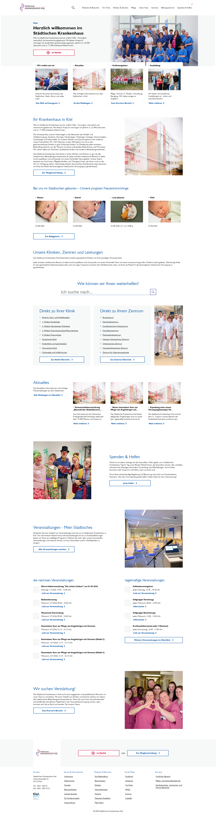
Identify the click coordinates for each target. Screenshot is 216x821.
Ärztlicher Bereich (163, 776)
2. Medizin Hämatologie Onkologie (56, 326)
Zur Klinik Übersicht (60, 359)
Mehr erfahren (155, 103)
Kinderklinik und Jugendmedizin (54, 343)
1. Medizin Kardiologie (51, 322)
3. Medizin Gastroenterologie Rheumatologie (60, 330)
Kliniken (98, 785)
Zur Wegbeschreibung (52, 173)
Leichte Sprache (70, 794)
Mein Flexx (99, 802)
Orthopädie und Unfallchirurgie (54, 352)
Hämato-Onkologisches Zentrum (116, 339)
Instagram (129, 781)
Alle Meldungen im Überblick (47, 395)
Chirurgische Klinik (49, 348)
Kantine (98, 794)
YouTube (129, 785)
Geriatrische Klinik (49, 339)
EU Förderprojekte (71, 798)
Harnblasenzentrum (110, 330)
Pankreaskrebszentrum (112, 335)
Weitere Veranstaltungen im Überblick (152, 640)
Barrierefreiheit (70, 789)
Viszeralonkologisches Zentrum (115, 348)
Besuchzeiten (100, 781)
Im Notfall (56, 52)
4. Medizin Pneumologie (51, 335)
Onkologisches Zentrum (112, 343)
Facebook (129, 776)
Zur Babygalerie (52, 236)
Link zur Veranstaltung (52, 593)
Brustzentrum (108, 317)
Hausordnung (69, 802)
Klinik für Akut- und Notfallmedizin (56, 317)
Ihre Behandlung (101, 776)
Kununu (128, 794)
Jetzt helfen (128, 483)
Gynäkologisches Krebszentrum (115, 326)
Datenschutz (69, 781)
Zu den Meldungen (82, 103)
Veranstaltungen (101, 789)
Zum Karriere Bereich (121, 103)
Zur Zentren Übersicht (120, 359)
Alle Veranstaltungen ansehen (52, 549)
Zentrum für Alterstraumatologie (116, 352)
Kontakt (67, 785)
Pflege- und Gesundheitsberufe (168, 781)
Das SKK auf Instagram (47, 103)
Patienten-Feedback (102, 798)
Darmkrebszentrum (110, 322)
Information (138, 606)
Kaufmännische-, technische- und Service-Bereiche (169, 786)
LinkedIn (128, 798)
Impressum (68, 776)
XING (127, 789)
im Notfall (101, 753)
